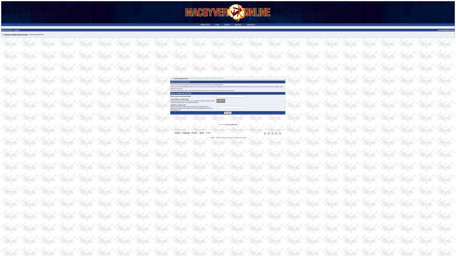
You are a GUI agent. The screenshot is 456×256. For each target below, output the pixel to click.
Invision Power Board (231, 124)
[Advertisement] (228, 58)
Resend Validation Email (446, 30)
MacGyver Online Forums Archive (16, 34)
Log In (17, 30)
